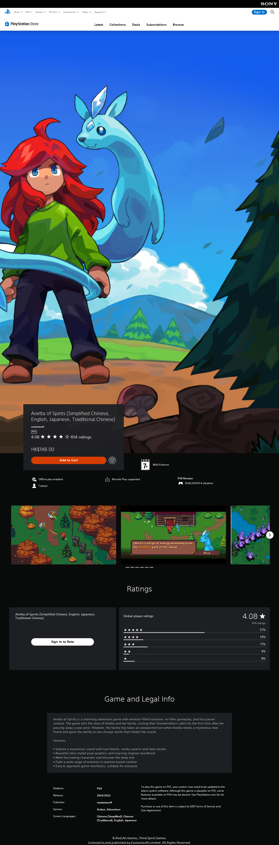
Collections (117, 25)
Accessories (69, 11)
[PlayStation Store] (22, 23)
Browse (178, 25)
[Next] (270, 535)
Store (17, 11)
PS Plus (53, 11)
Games (39, 11)
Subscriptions (156, 25)
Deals (136, 25)
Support (98, 11)
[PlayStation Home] (7, 12)
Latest (98, 25)
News (85, 11)
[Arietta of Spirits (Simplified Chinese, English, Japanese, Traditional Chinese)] (63, 534)
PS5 (28, 11)
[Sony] (269, 7)
